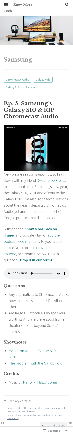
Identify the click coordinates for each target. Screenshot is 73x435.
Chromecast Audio (17, 79)
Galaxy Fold (43, 79)
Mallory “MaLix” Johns (40, 382)
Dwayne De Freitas (51, 180)
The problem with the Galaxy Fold (35, 363)
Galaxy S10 (12, 87)
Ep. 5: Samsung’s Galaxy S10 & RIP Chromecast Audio (31, 110)
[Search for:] (66, 4)
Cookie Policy (13, 418)
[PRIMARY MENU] (6, 4)
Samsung (31, 87)
